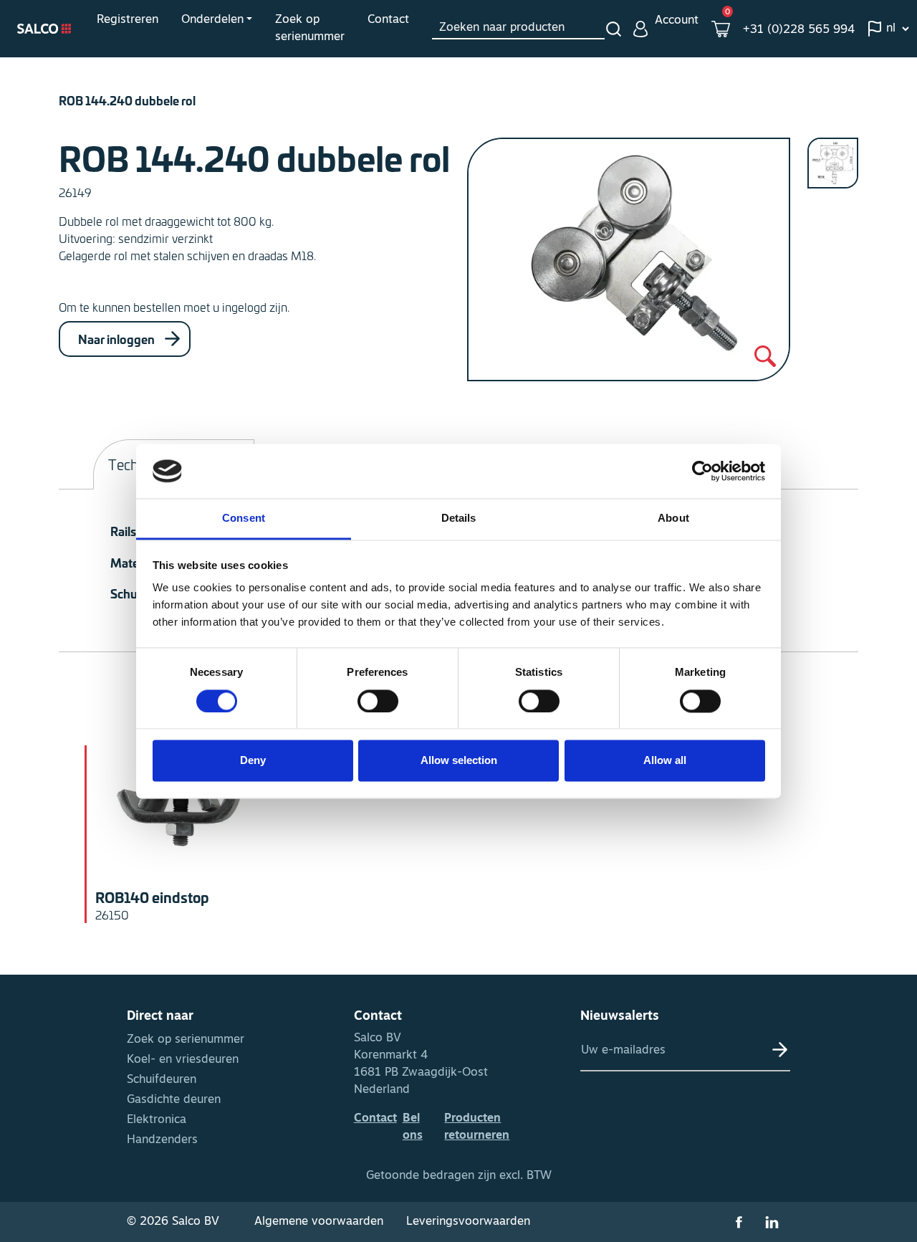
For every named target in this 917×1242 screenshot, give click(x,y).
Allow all (664, 761)
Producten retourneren (476, 1127)
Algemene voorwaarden (318, 1222)
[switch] (377, 700)
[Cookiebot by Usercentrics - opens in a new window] (702, 471)
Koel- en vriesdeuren (183, 1060)
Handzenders (162, 1140)
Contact (388, 20)
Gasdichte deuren (174, 1100)
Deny (253, 761)
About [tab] (673, 518)
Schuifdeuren (161, 1080)
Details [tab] (458, 518)
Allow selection (459, 761)
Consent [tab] (243, 518)
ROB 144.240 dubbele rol (127, 100)
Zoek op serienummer (310, 28)
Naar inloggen (117, 339)
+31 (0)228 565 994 (799, 30)
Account (676, 21)
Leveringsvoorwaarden (468, 1222)
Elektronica (156, 1120)
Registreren (127, 20)
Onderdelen (212, 20)
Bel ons (413, 1127)
